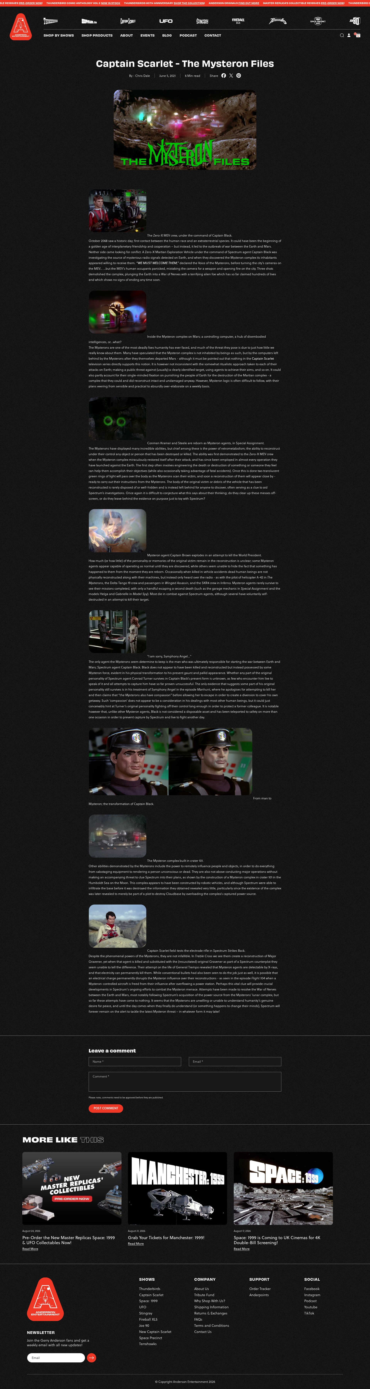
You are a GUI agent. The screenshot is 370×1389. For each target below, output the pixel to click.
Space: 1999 (148, 1300)
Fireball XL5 (148, 1319)
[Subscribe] (91, 1357)
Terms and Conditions (211, 1325)
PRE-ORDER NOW (252, 3)
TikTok (309, 1313)
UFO (142, 1307)
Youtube (310, 1307)
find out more (169, 3)
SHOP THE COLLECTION (109, 3)
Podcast (310, 1300)
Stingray (145, 1313)
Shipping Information (211, 1307)
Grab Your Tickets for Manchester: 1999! (166, 1237)
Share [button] (214, 76)
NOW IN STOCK (31, 3)
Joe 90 (144, 1325)
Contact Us (203, 1331)
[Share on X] (231, 76)
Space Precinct (150, 1337)
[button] (130, 35)
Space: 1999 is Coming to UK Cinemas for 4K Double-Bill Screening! (277, 1240)
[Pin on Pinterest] (238, 75)
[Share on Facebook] (223, 75)
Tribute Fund (204, 1294)
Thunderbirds (149, 1288)
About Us (201, 1288)
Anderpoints (259, 1294)
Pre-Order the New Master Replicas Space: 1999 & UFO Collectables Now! (68, 1240)
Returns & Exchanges (210, 1313)
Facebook (312, 1288)
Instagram (312, 1294)
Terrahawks (148, 1343)
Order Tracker (260, 1288)
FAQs (198, 1319)
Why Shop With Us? (209, 1300)
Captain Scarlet (151, 1294)
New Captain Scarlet (155, 1331)
